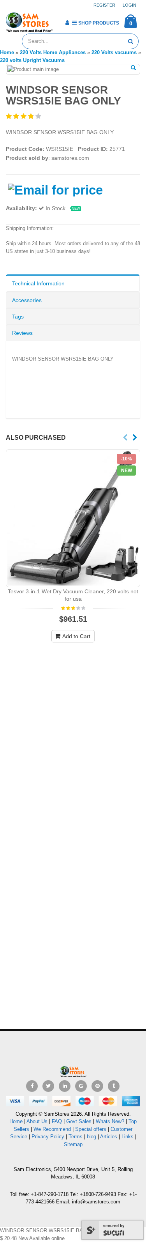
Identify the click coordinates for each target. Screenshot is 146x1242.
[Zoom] (133, 68)
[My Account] (67, 22)
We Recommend (52, 1129)
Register (104, 5)
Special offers (90, 1129)
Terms (76, 1136)
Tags (18, 316)
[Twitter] (48, 1086)
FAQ (57, 1121)
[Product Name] (73, 518)
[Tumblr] (114, 1086)
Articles (108, 1136)
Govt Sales (78, 1121)
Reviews (22, 333)
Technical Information (38, 283)
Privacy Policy (48, 1136)
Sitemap (73, 1144)
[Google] (81, 1086)
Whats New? (110, 1121)
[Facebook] (32, 1086)
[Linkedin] (64, 1086)
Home (16, 1121)
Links (127, 1136)
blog (91, 1136)
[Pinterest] (97, 1086)
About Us (36, 1121)
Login (129, 5)
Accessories (27, 300)
